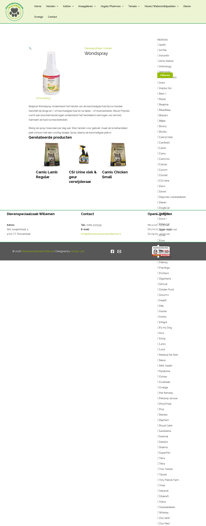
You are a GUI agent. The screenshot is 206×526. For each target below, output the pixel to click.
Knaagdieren (85, 6)
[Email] (119, 251)
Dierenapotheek (93, 48)
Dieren (187, 6)
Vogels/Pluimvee (111, 6)
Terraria (132, 6)
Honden (50, 6)
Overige (38, 16)
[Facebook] (112, 251)
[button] (56, 6)
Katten (67, 6)
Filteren (165, 75)
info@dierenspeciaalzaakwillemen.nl (101, 233)
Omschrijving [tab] (43, 98)
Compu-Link (77, 251)
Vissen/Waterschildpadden (160, 6)
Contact (52, 16)
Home (37, 6)
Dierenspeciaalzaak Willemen (38, 251)
